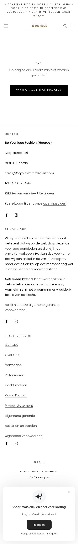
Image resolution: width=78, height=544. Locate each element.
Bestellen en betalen (21, 425)
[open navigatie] (6, 25)
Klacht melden (16, 385)
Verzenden (13, 365)
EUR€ (37, 462)
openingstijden (54, 203)
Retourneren (14, 375)
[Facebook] (6, 215)
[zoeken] (65, 25)
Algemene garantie (20, 415)
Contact (11, 344)
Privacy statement (19, 405)
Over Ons (12, 355)
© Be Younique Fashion (38, 471)
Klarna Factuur (16, 395)
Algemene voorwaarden (23, 436)
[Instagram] (16, 215)
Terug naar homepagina (39, 90)
